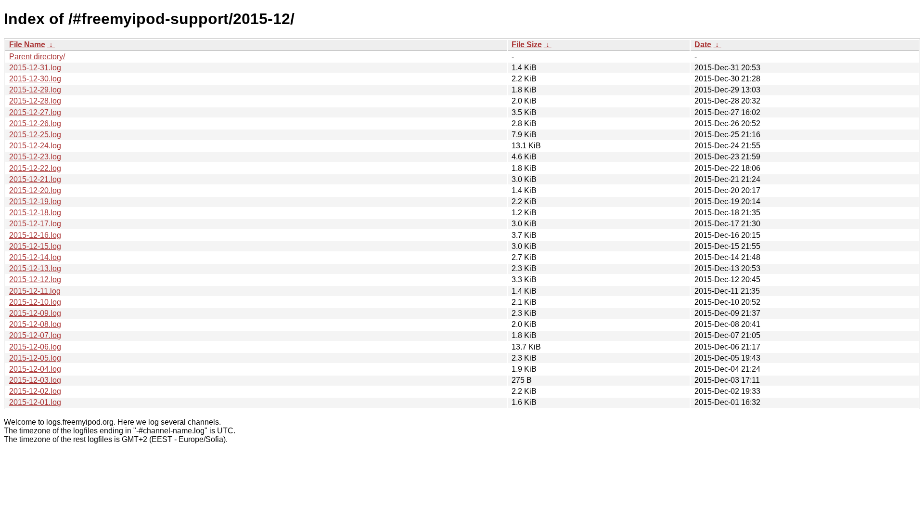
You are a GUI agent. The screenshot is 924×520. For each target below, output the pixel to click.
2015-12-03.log (35, 380)
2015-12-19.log (35, 201)
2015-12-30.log (35, 79)
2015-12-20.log (35, 190)
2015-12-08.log (35, 324)
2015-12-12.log (35, 279)
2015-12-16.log (35, 235)
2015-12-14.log (35, 257)
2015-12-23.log (35, 157)
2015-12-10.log (35, 302)
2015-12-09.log (35, 313)
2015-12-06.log (35, 347)
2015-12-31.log (35, 68)
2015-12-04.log (35, 369)
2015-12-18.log (35, 212)
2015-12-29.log (35, 90)
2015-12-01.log (35, 402)
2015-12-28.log (35, 101)
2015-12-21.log (35, 179)
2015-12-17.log (35, 224)
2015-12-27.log (35, 112)
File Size (527, 44)
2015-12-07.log (35, 335)
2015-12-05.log (35, 358)
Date (702, 44)
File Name (27, 44)
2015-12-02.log (35, 391)
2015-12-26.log (35, 123)
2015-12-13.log (35, 268)
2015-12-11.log (35, 291)
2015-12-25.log (35, 134)
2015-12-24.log (35, 146)
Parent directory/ (37, 56)
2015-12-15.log (35, 246)
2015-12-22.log (35, 168)
